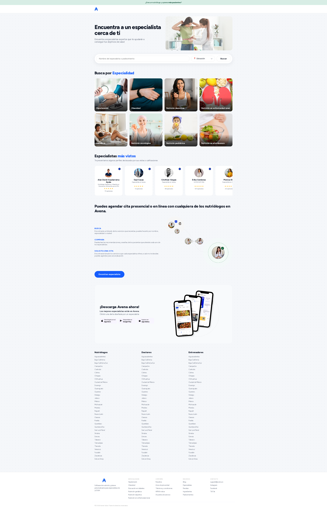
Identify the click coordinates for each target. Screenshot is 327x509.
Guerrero (98, 392)
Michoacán (98, 405)
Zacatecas (98, 456)
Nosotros (159, 482)
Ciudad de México (101, 382)
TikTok (212, 492)
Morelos (97, 408)
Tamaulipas (99, 443)
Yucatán (97, 452)
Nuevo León (99, 414)
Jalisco (97, 398)
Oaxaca (97, 417)
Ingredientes (187, 492)
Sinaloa (97, 433)
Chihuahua (99, 379)
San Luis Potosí (100, 430)
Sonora (97, 437)
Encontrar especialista (109, 274)
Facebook (213, 488)
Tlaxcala (97, 446)
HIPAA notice (160, 492)
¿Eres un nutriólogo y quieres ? (163, 2)
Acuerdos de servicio (163, 495)
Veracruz (98, 449)
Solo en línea (99, 459)
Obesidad (131, 485)
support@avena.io (216, 482)
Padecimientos (188, 495)
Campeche (98, 366)
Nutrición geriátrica (135, 492)
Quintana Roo (99, 427)
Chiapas (97, 376)
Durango (98, 385)
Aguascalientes (100, 357)
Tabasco (98, 440)
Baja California (100, 360)
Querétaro (98, 424)
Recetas (186, 488)
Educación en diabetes (136, 488)
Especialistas (187, 485)
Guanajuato (99, 389)
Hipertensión (132, 482)
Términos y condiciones (164, 488)
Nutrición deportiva (135, 495)
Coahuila (98, 369)
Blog (184, 482)
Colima (97, 373)
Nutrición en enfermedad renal (139, 498)
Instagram (213, 485)
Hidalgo (97, 395)
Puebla (97, 421)
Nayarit (97, 411)
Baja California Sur (101, 363)
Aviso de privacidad (162, 485)
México (97, 401)
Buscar (223, 59)
